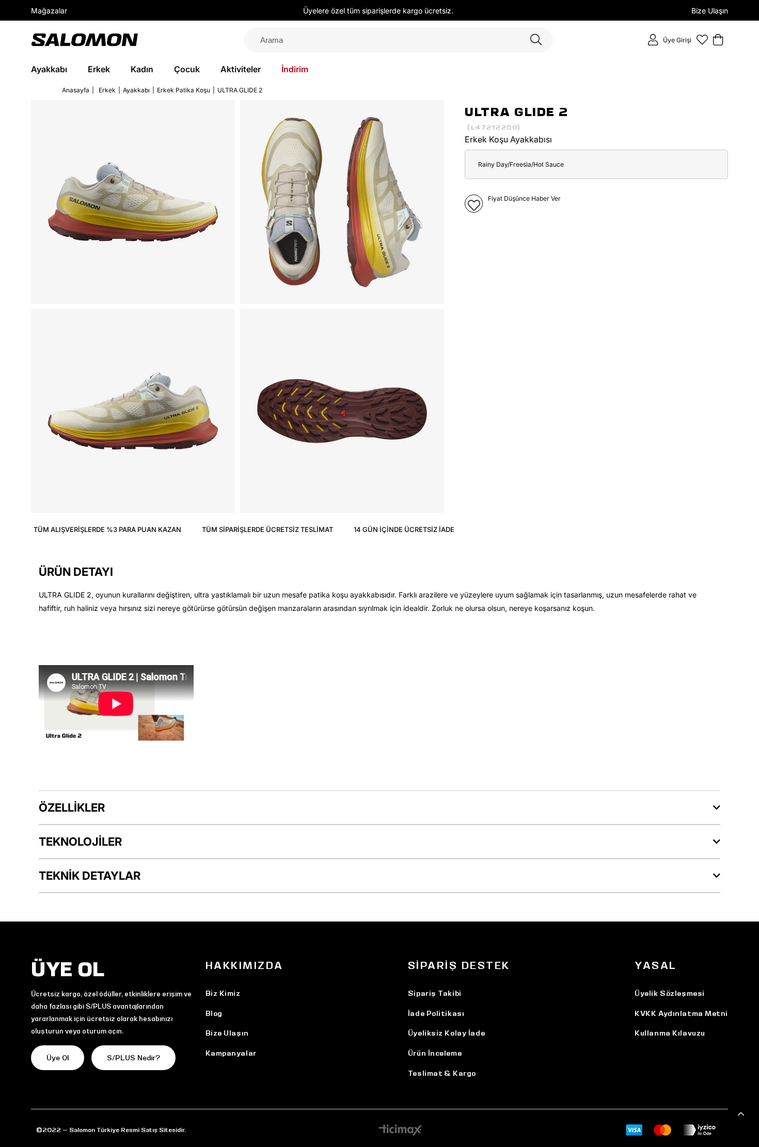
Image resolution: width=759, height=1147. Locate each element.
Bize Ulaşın (709, 10)
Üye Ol (57, 1057)
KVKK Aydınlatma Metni (681, 1013)
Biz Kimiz (223, 993)
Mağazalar (49, 10)
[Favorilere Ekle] (474, 204)
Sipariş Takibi (435, 993)
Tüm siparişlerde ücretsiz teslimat (267, 529)
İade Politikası (436, 1013)
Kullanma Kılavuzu (670, 1033)
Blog (214, 1013)
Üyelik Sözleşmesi (670, 993)
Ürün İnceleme (435, 1053)
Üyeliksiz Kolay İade (446, 1033)
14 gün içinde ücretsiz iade (404, 529)
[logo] (84, 39)
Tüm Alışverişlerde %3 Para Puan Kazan (107, 529)
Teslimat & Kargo (442, 1073)
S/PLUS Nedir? (133, 1057)
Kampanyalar (231, 1053)
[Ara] (536, 40)
